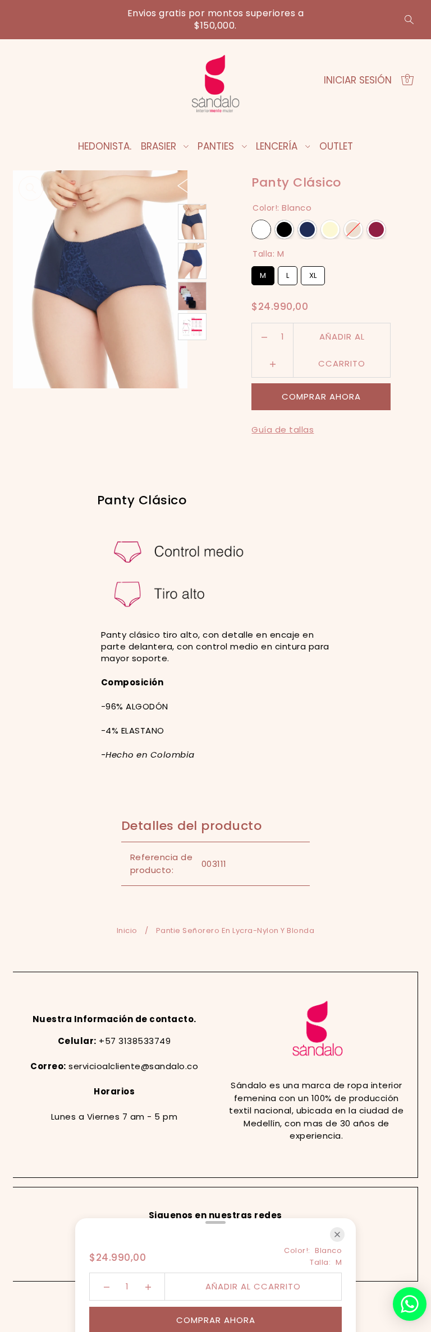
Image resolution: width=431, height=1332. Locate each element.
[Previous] (183, 184)
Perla (353, 229)
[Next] (205, 184)
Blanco (261, 229)
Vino (376, 229)
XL (313, 273)
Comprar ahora (321, 396)
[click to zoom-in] (31, 188)
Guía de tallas (282, 429)
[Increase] (272, 363)
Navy (307, 229)
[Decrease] (264, 336)
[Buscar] (409, 19)
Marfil (330, 229)
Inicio (127, 930)
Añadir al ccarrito (341, 340)
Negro (284, 229)
